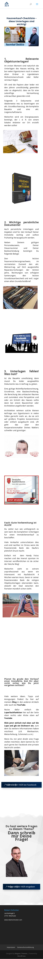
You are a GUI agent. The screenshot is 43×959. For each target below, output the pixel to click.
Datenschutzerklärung (25, 947)
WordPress (21, 956)
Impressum (11, 947)
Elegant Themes (21, 953)
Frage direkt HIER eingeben (21, 886)
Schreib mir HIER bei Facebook (21, 784)
